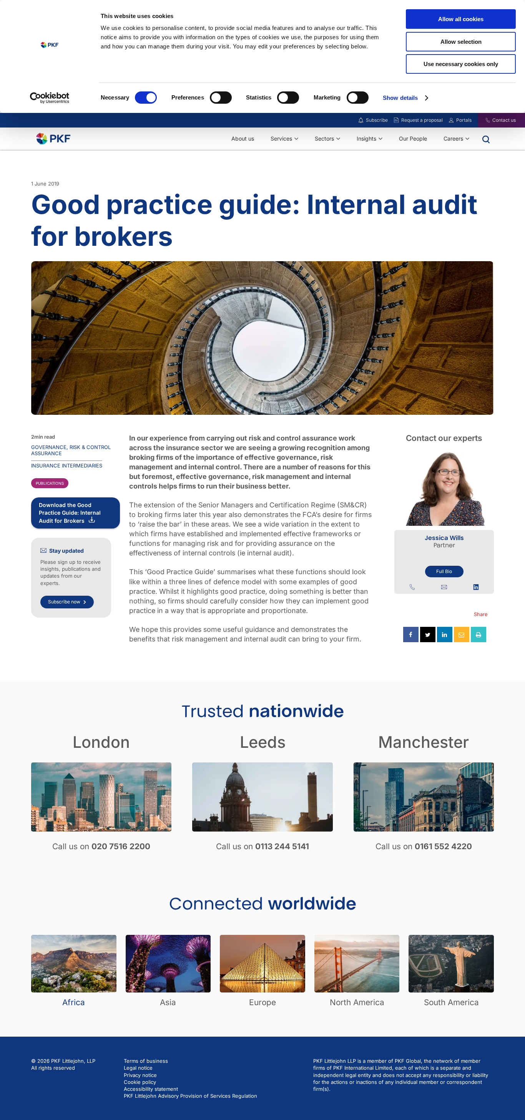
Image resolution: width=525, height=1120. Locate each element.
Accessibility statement (151, 1089)
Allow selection (461, 41)
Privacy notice (140, 1075)
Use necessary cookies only (461, 64)
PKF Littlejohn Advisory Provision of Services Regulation (190, 1096)
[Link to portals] (451, 120)
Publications (50, 483)
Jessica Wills (444, 538)
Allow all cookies (460, 19)
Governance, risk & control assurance (71, 450)
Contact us (504, 120)
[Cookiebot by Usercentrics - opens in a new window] (49, 98)
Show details (400, 97)
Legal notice (138, 1068)
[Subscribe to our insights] (361, 120)
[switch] (221, 97)
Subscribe (377, 120)
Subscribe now (64, 602)
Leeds (263, 742)
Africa (73, 1002)
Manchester (423, 742)
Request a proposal (422, 120)
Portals (464, 120)
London (101, 742)
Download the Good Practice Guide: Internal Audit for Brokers (70, 513)
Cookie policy (140, 1082)
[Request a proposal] (396, 120)
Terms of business (146, 1061)
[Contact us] (483, 120)
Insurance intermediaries (66, 465)
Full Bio (444, 571)
